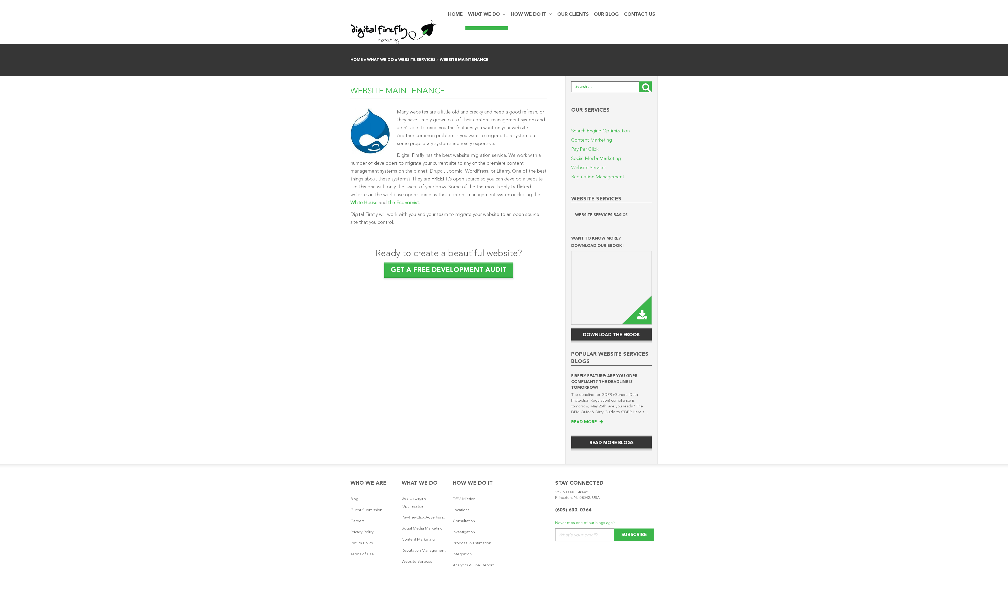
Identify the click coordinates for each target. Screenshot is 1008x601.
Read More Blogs (612, 443)
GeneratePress (520, 592)
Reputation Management (597, 177)
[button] (503, 14)
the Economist (403, 202)
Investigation (464, 532)
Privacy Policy (362, 532)
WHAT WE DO (484, 14)
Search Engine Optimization (600, 131)
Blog (354, 499)
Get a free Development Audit (449, 270)
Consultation (464, 521)
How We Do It (528, 14)
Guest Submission (366, 510)
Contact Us (639, 14)
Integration (462, 554)
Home (455, 14)
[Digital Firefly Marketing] (393, 32)
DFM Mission (464, 499)
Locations (461, 510)
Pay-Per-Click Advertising (423, 518)
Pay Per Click (584, 149)
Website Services (416, 60)
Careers (357, 521)
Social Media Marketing (596, 158)
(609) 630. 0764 (573, 510)
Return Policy (361, 543)
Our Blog (606, 14)
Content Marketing (591, 140)
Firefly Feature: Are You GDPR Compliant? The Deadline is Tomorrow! (604, 382)
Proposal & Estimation (472, 543)
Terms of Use (362, 554)
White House (363, 202)
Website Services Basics (601, 215)
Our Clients (573, 14)
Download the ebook (611, 335)
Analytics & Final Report (473, 565)
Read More (585, 422)
